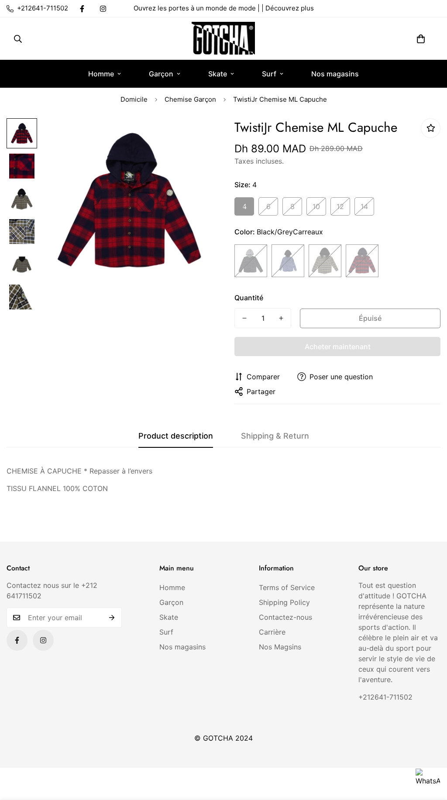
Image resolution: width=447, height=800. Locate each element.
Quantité (248, 297)
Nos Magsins (280, 646)
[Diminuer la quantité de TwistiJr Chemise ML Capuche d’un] (244, 318)
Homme (101, 73)
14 (364, 206)
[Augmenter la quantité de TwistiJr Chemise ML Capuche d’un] (281, 318)
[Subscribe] (112, 618)
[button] (421, 39)
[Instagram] (103, 8)
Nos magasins (335, 73)
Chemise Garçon (190, 99)
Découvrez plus (289, 8)
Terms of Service (287, 587)
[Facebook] (82, 8)
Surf (269, 73)
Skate (217, 73)
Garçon (161, 73)
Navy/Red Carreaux (362, 260)
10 (316, 206)
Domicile (134, 99)
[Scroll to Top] (430, 752)
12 (340, 206)
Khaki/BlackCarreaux (325, 260)
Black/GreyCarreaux (250, 260)
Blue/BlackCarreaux (288, 260)
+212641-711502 (385, 697)
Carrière (272, 632)
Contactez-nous (285, 617)
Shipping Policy (284, 602)
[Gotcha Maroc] (223, 38)
